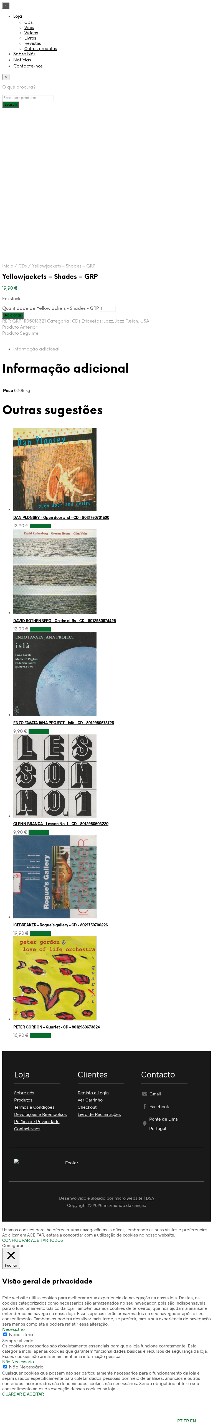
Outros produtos (40, 48)
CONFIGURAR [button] (16, 1240)
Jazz (108, 321)
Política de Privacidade (37, 1121)
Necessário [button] (13, 1329)
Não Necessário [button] (18, 1361)
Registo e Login (93, 1092)
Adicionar (40, 526)
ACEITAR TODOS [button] (47, 1240)
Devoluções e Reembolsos (40, 1114)
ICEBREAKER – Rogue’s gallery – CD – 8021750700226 (60, 925)
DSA (150, 1198)
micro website (129, 1198)
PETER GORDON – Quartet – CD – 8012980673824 (56, 1027)
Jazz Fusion (126, 321)
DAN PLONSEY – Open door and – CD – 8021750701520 (61, 517)
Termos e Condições (34, 1107)
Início (7, 266)
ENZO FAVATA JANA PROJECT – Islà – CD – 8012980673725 (63, 722)
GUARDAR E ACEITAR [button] (23, 1393)
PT (179, 1420)
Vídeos (31, 32)
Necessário (21, 1335)
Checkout (87, 1107)
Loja (17, 16)
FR (186, 1420)
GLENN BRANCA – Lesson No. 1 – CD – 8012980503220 (60, 823)
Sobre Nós (24, 54)
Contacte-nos (28, 66)
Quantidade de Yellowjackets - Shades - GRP (50, 308)
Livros (30, 37)
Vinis (29, 27)
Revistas (32, 43)
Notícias (22, 60)
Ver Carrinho (90, 1099)
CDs (28, 22)
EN (193, 1420)
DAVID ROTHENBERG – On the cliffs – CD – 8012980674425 (64, 620)
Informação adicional (36, 349)
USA (144, 321)
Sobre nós (24, 1092)
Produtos (23, 1099)
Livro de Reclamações (99, 1114)
